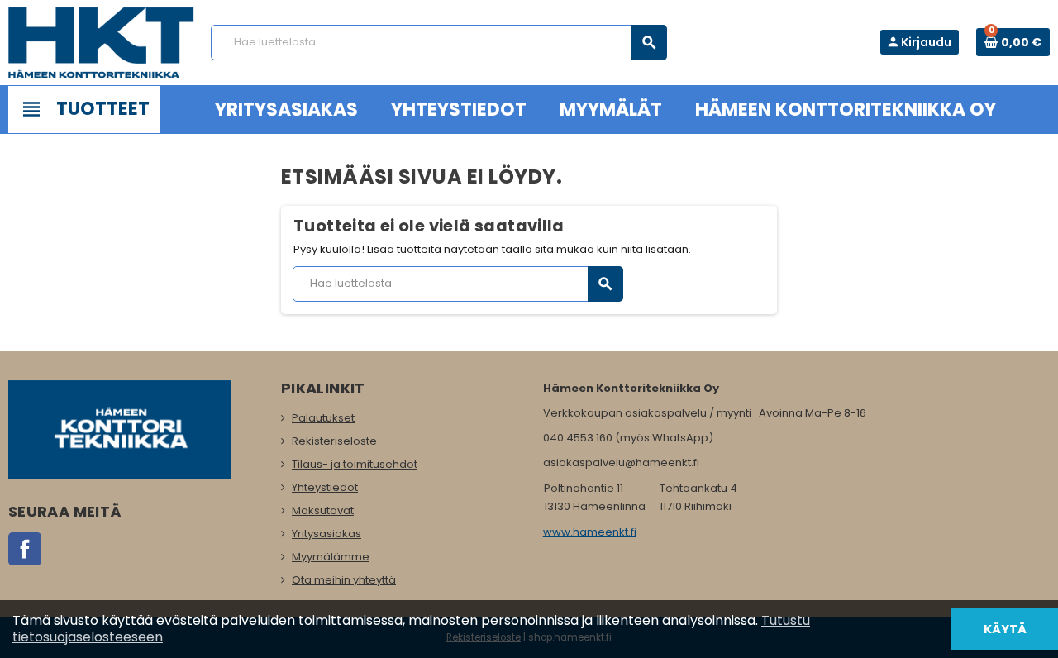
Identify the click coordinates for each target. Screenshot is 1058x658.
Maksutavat (323, 510)
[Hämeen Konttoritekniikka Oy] (101, 42)
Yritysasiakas (326, 533)
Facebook (24, 548)
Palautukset (323, 418)
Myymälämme (330, 557)
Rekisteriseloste (334, 441)
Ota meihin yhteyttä (344, 580)
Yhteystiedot (325, 487)
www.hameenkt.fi (589, 532)
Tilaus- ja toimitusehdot (354, 464)
